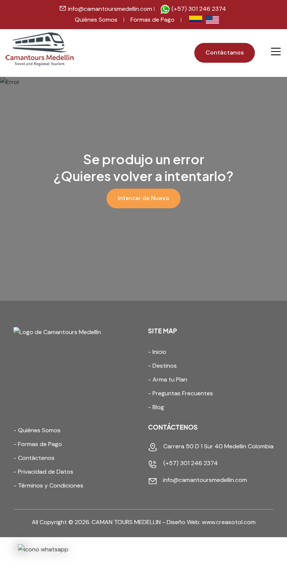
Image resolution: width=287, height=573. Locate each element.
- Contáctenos (34, 458)
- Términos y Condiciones (48, 485)
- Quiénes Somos (37, 430)
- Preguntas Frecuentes (180, 393)
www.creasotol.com (229, 522)
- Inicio (157, 352)
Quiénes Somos (96, 20)
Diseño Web (183, 522)
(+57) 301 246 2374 (198, 9)
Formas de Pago (152, 20)
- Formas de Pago (37, 444)
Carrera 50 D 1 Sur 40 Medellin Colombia (218, 446)
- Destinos (162, 366)
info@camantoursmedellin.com (110, 9)
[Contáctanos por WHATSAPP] (43, 549)
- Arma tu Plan (167, 379)
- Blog (156, 407)
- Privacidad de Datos (43, 472)
